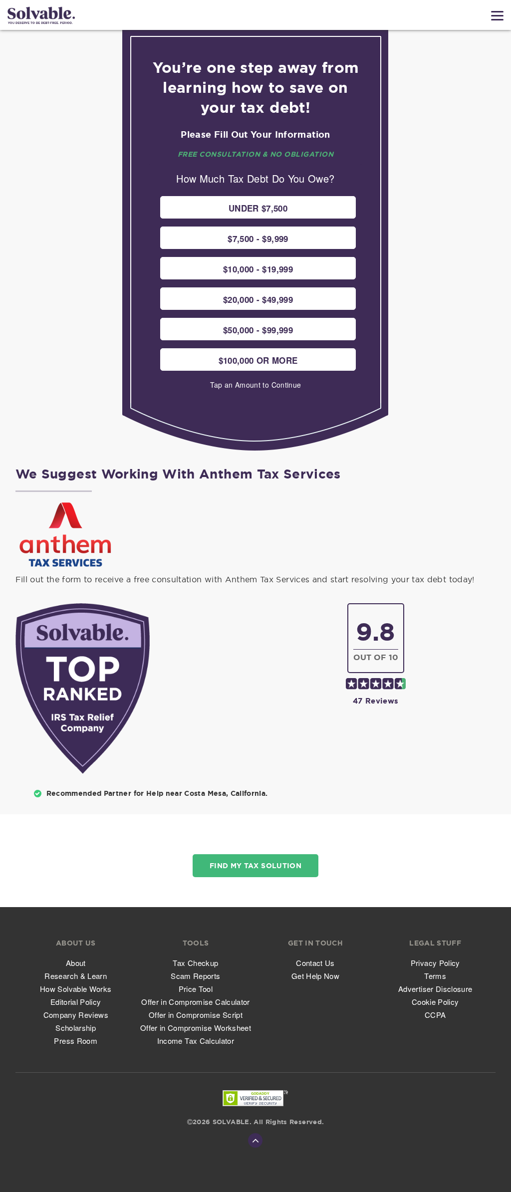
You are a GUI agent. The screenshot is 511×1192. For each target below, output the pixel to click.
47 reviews (376, 701)
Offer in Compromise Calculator (195, 1001)
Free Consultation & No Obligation (256, 154)
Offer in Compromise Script (196, 1014)
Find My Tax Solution (255, 866)
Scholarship (75, 1027)
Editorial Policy (75, 1001)
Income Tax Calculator (195, 1040)
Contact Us (315, 962)
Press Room (75, 1040)
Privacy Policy (435, 962)
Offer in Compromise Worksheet (195, 1027)
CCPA (435, 1014)
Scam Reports (195, 975)
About (76, 962)
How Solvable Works (75, 988)
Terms (435, 975)
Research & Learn (75, 975)
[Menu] (497, 15)
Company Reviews (75, 1014)
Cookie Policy (435, 1001)
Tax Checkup (195, 962)
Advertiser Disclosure (435, 988)
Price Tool (196, 988)
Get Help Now (315, 975)
